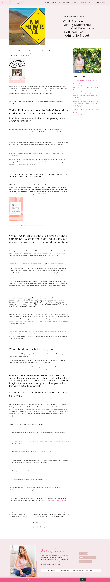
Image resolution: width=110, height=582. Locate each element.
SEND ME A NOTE (85, 561)
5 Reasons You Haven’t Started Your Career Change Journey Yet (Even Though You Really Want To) (86, 103)
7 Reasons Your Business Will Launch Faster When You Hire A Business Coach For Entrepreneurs (87, 95)
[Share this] (37, 527)
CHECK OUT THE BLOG (87, 557)
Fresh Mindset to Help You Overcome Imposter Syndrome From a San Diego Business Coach (85, 82)
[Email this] (33, 527)
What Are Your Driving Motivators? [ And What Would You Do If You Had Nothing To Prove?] (87, 111)
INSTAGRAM (83, 553)
